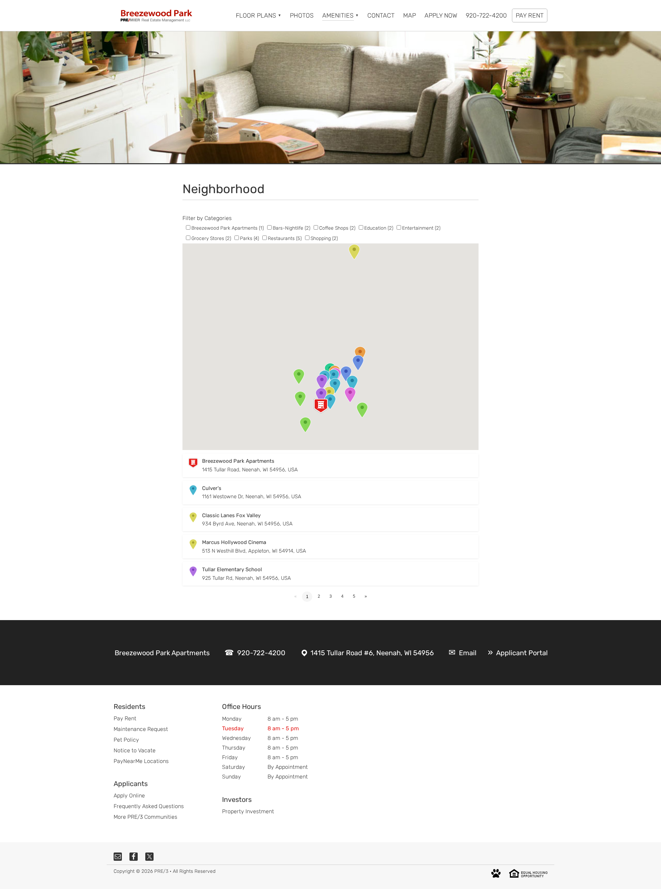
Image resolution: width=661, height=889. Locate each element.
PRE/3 (161, 871)
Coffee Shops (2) (337, 228)
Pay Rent (125, 718)
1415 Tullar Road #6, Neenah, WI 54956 (372, 653)
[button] (321, 406)
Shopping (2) (324, 238)
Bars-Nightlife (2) (291, 228)
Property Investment (248, 811)
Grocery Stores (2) (211, 238)
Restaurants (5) (285, 238)
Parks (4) (249, 238)
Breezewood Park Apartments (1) (227, 228)
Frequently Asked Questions (149, 806)
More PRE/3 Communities (145, 817)
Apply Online (129, 795)
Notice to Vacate (135, 750)
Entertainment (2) (421, 228)
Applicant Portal (522, 653)
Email (467, 653)
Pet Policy (126, 739)
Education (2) (378, 228)
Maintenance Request (141, 729)
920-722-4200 (261, 653)
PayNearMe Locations (141, 761)
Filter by (192, 218)
